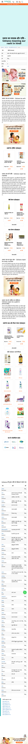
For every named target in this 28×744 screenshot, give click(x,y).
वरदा (2, 493)
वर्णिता (3, 653)
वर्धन (2, 521)
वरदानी (3, 505)
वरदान (3, 497)
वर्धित (3, 544)
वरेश (2, 565)
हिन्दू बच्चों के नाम (6, 701)
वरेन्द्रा (3, 553)
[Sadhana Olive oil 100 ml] (9, 206)
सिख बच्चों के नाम (6, 711)
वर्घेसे (2, 584)
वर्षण (2, 686)
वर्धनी (3, 525)
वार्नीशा (3, 645)
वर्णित (3, 649)
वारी (2, 592)
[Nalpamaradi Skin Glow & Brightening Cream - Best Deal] (9, 236)
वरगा (2, 580)
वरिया (3, 625)
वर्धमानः (3, 513)
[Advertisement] (14, 20)
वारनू (2, 657)
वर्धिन (3, 533)
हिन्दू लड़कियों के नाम (6, 704)
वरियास (3, 629)
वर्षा (2, 674)
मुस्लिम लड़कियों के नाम (7, 709)
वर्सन (2, 666)
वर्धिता (3, 549)
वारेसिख (3, 576)
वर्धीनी (3, 537)
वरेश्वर (3, 572)
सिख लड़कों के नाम (6, 713)
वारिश (3, 621)
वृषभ (8, 66)
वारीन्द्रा (3, 617)
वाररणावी (3, 661)
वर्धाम (2, 509)
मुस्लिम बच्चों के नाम (6, 706)
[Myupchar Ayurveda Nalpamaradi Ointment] (21, 236)
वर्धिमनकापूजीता (4, 529)
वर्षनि (2, 694)
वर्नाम (2, 637)
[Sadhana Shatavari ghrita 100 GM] (21, 155)
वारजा (3, 604)
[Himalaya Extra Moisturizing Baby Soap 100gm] (9, 330)
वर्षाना (3, 690)
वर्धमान (3, 517)
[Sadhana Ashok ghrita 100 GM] (9, 155)
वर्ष (2, 670)
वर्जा (2, 633)
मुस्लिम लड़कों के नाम (6, 708)
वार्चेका (3, 489)
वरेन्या (3, 557)
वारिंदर (3, 613)
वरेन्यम (3, 561)
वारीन (3, 608)
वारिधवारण (4, 596)
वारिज (3, 600)
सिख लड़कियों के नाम (7, 714)
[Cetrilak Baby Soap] (21, 330)
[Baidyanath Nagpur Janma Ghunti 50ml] (21, 206)
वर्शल (2, 682)
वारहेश (3, 588)
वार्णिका (3, 641)
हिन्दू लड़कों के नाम (6, 703)
